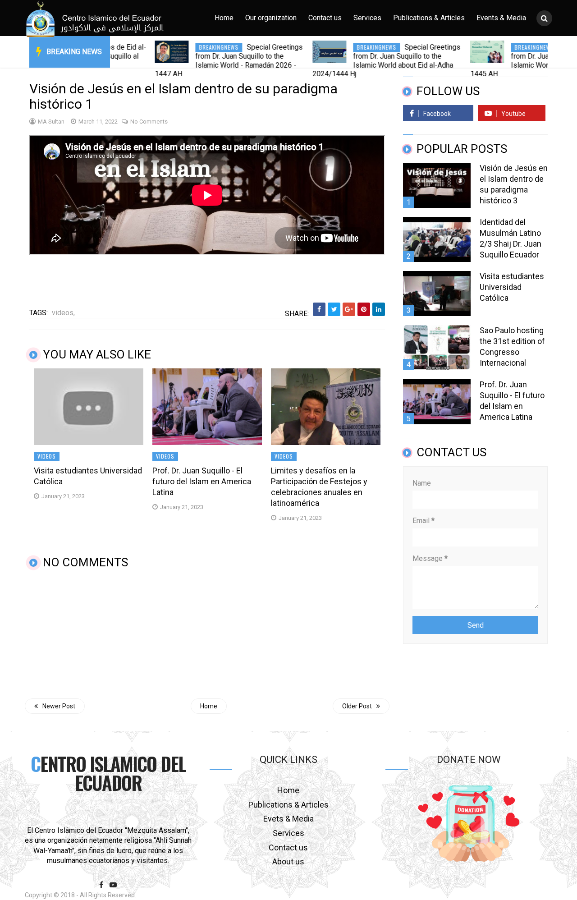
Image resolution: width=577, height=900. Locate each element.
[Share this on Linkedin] (378, 309)
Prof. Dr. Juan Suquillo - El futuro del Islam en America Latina (201, 481)
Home (224, 18)
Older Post (357, 706)
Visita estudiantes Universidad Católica (88, 476)
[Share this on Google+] (349, 309)
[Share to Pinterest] (363, 309)
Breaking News (74, 51)
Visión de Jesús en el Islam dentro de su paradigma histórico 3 (514, 184)
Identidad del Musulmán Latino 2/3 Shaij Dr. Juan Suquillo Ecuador (510, 238)
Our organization (271, 18)
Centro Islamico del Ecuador (108, 773)
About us (288, 861)
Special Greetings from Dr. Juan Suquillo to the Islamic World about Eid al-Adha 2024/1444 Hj (361, 60)
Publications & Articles (429, 18)
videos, (63, 312)
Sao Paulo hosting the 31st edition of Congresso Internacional (512, 346)
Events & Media (501, 18)
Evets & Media (288, 818)
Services (367, 18)
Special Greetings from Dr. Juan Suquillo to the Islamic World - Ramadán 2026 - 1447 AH (203, 60)
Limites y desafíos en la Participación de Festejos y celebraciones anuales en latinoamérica (319, 487)
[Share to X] (334, 309)
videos (46, 456)
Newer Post (58, 706)
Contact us (325, 18)
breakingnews (193, 47)
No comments (149, 121)
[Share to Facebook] (319, 309)
